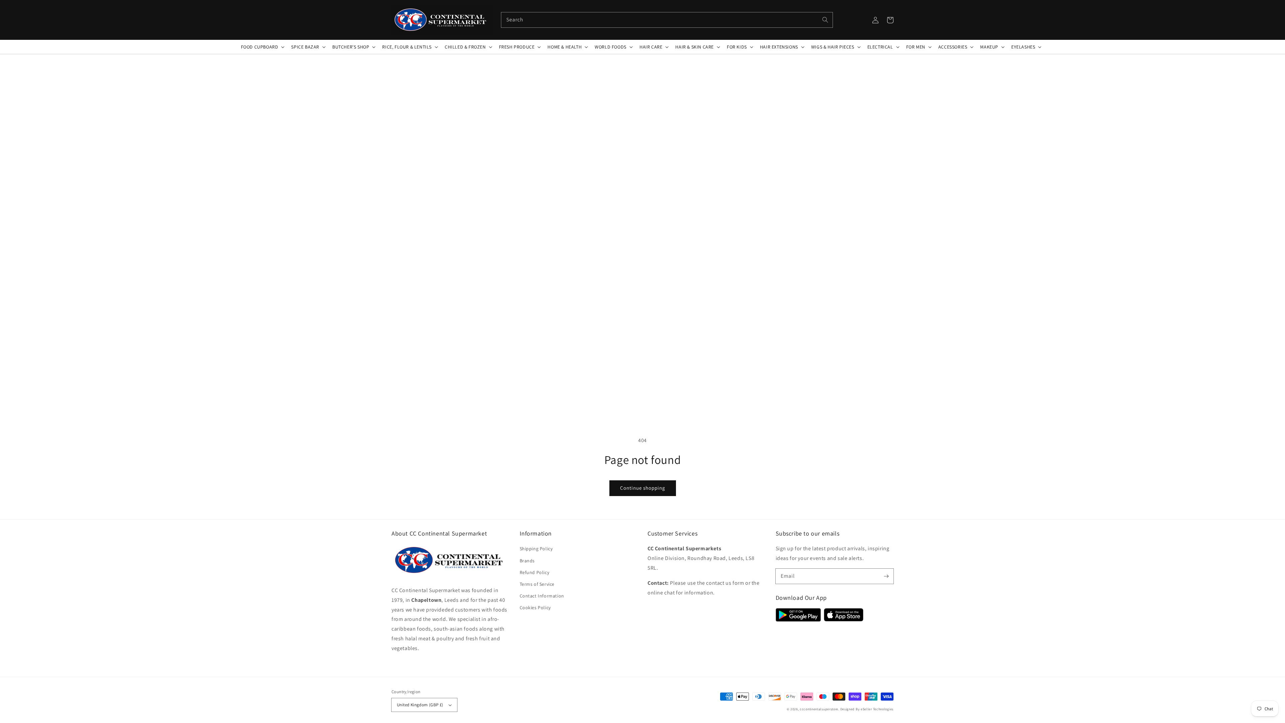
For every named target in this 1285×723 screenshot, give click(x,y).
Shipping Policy (536, 549)
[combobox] (667, 19)
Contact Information (542, 596)
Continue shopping (642, 488)
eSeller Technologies (877, 709)
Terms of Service (537, 584)
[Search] (825, 19)
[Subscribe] (886, 576)
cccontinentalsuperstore (819, 709)
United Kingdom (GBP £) (420, 705)
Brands (527, 561)
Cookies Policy (535, 608)
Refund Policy (534, 572)
